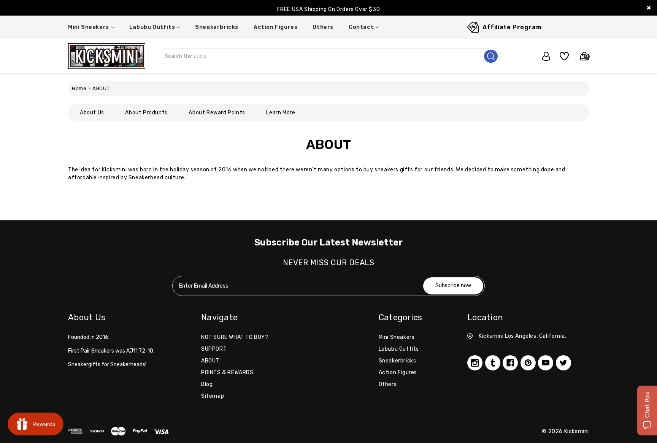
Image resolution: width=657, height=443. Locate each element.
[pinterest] (528, 362)
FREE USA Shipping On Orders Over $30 (328, 9)
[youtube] (545, 362)
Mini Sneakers (88, 27)
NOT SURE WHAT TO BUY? (234, 337)
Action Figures (275, 27)
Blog (207, 384)
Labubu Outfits (152, 27)
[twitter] (563, 362)
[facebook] (510, 362)
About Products (146, 112)
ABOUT (210, 361)
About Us (92, 112)
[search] (491, 56)
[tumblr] (492, 362)
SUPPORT (214, 349)
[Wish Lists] (561, 56)
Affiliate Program (511, 27)
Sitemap (212, 396)
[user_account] (542, 56)
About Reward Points (217, 112)
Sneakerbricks (216, 27)
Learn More (280, 112)
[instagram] (474, 362)
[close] (648, 7)
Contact (361, 27)
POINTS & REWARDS (227, 372)
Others (323, 27)
